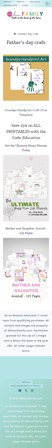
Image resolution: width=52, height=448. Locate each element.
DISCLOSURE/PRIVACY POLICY (26, 386)
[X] (26, 390)
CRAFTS (21, 2)
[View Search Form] (47, 3)
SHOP (25, 5)
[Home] (15, 34)
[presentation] (26, 77)
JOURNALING (10, 5)
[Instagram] (32, 390)
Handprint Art (26, 105)
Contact (26, 382)
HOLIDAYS (35, 2)
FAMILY (8, 2)
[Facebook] (20, 390)
